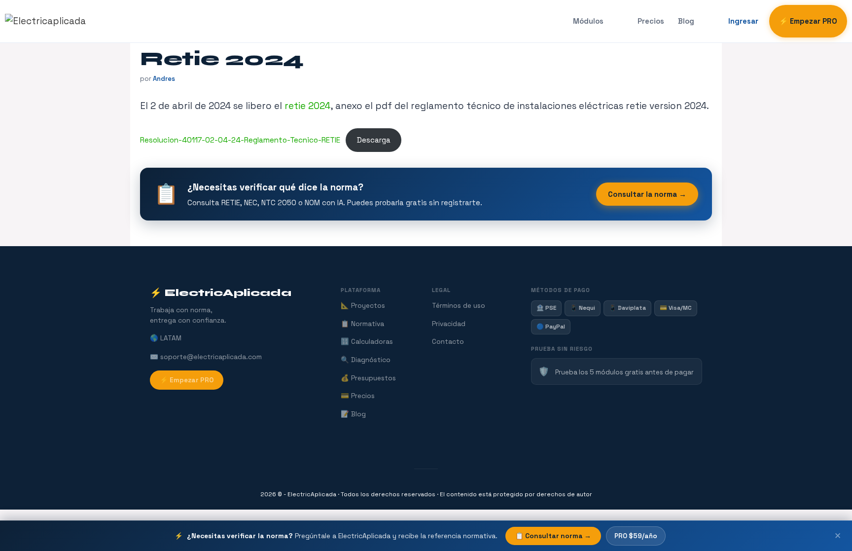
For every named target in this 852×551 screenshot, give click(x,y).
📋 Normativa (362, 324)
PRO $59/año (635, 536)
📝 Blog (353, 414)
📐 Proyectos (363, 305)
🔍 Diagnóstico (365, 360)
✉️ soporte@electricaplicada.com (206, 357)
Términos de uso (458, 305)
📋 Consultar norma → (553, 536)
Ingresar (743, 21)
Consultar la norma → (647, 194)
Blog (686, 21)
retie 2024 (307, 106)
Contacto (448, 341)
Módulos (588, 21)
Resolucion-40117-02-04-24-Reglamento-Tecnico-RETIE (240, 140)
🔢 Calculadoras (367, 341)
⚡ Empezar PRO (808, 21)
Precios (651, 21)
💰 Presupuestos (368, 378)
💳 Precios (358, 396)
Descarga (373, 140)
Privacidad (448, 324)
